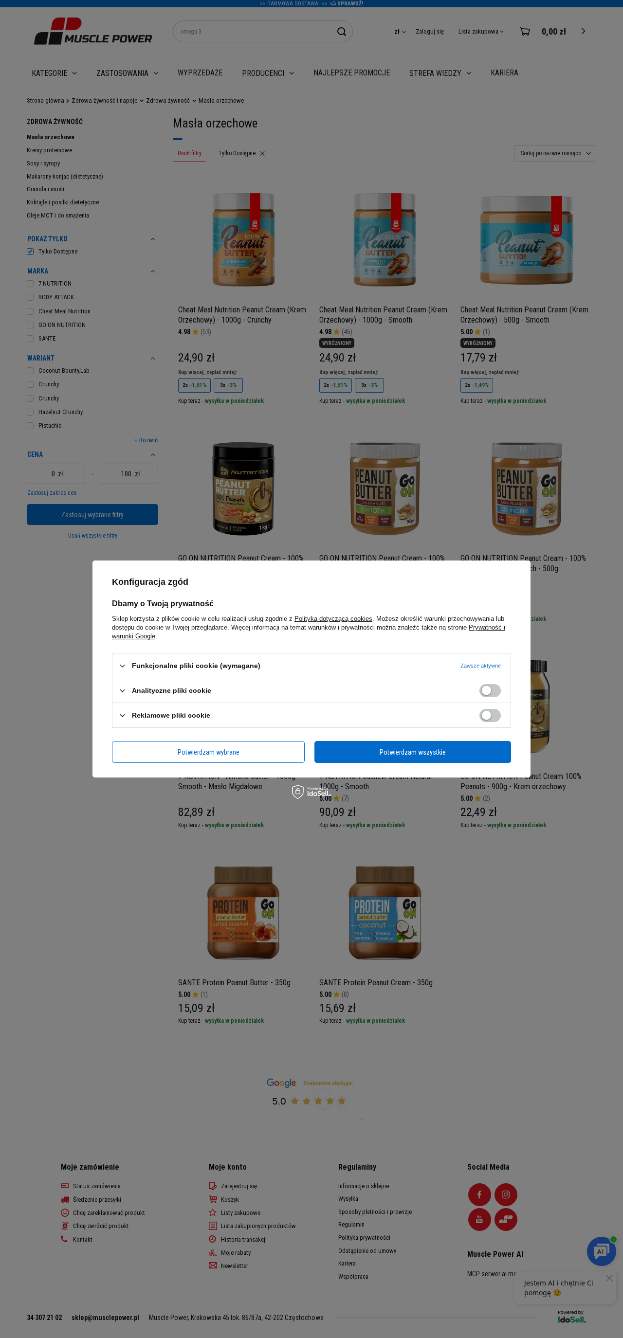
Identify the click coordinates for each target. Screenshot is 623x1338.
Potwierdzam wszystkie (413, 752)
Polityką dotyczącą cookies (333, 618)
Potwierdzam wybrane (208, 752)
